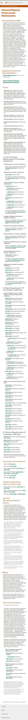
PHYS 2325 (8, 186)
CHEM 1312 (10, 204)
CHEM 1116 (10, 377)
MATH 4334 (7, 451)
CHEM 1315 (10, 194)
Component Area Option (14, 283)
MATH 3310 (7, 444)
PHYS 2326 (8, 197)
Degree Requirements (9, 75)
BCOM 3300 (8, 309)
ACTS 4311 (8, 410)
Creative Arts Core (10, 229)
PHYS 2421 (10, 188)
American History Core (11, 237)
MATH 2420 (8, 332)
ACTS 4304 (8, 395)
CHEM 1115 (13, 354)
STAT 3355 (8, 421)
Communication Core (11, 168)
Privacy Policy (4, 713)
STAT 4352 (8, 426)
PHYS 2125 (8, 272)
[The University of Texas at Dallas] (14, 3)
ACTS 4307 (8, 403)
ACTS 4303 (8, 392)
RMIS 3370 (7, 436)
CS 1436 (7, 311)
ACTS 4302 (8, 388)
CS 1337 (7, 313)
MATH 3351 (8, 413)
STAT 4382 (8, 428)
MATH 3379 (7, 449)
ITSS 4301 (8, 418)
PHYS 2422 (10, 201)
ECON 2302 (8, 255)
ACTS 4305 (8, 399)
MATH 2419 (8, 270)
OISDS (3, 710)
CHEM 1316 (10, 207)
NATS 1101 (8, 298)
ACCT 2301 (8, 301)
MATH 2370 (10, 315)
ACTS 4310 (8, 408)
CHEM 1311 (10, 192)
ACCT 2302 (8, 305)
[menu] (1, 2)
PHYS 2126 (8, 371)
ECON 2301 (8, 319)
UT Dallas (3, 706)
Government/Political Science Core (14, 247)
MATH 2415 (9, 653)
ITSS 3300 (8, 415)
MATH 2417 (8, 174)
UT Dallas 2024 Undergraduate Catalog (9, 6)
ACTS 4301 (8, 385)
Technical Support (5, 717)
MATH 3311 (7, 447)
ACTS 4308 (8, 405)
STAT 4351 (8, 424)
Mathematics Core (13, 178)
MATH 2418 (8, 328)
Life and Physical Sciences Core (16, 212)
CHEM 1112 (10, 373)
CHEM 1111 (10, 278)
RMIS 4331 (7, 440)
